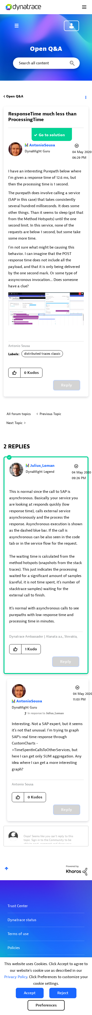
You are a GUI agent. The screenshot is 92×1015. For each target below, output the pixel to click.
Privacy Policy (15, 977)
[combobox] (46, 63)
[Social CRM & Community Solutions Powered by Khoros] (76, 870)
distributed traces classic (42, 354)
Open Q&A (14, 96)
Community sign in (71, 26)
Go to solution (52, 135)
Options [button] (85, 96)
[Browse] (19, 25)
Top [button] (6, 868)
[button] (30, 993)
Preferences (46, 1005)
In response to (46, 713)
